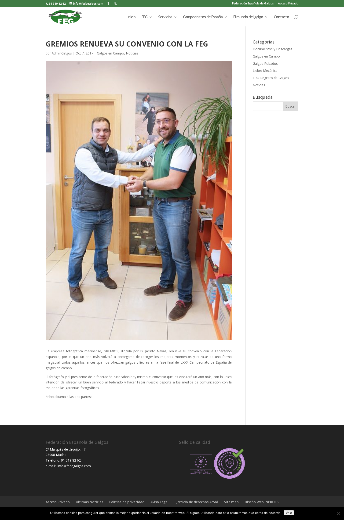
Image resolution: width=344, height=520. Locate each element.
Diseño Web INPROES (261, 502)
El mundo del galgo (248, 17)
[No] (338, 513)
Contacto (281, 17)
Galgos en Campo (110, 53)
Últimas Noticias (89, 502)
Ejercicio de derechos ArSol (196, 502)
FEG (144, 17)
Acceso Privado (288, 3)
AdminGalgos (62, 53)
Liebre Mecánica (265, 70)
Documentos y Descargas (272, 49)
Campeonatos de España (203, 17)
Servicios (165, 17)
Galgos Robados (265, 63)
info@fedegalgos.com (74, 466)
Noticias (132, 53)
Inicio (131, 17)
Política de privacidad (126, 502)
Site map (231, 502)
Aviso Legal (159, 502)
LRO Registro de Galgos (271, 78)
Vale (289, 513)
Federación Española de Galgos (253, 3)
